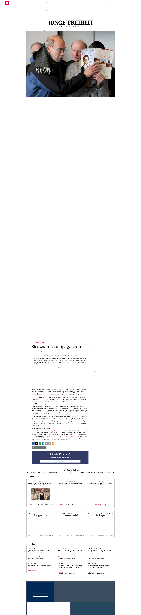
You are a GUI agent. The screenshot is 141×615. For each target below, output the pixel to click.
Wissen (36, 3)
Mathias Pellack (91, 556)
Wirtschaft (23, 3)
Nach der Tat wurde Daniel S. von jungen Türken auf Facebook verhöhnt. (52, 431)
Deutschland (35, 355)
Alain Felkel (90, 572)
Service (56, 3)
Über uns (49, 3)
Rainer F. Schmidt (32, 570)
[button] (108, 3)
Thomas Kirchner (61, 556)
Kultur (42, 3)
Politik (15, 3)
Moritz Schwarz (98, 504)
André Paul (60, 572)
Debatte (29, 3)
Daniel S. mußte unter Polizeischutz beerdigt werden (65, 436)
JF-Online (31, 504)
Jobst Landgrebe (31, 556)
